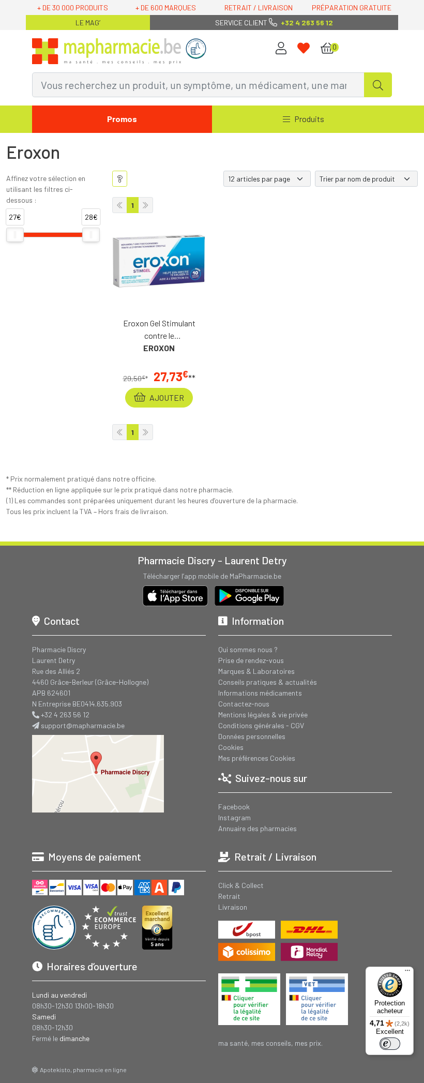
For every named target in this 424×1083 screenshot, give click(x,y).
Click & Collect (241, 885)
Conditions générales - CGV (261, 725)
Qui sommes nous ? (248, 649)
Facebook (234, 806)
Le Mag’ (87, 22)
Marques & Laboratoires (256, 671)
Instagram (234, 817)
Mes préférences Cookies (256, 758)
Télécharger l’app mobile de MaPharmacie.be (212, 575)
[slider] (15, 235)
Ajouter (166, 397)
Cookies (231, 747)
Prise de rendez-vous (251, 660)
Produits (309, 119)
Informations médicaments (260, 692)
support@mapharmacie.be (83, 725)
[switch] (390, 1043)
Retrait (229, 896)
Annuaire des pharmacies (257, 828)
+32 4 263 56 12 (65, 714)
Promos (122, 119)
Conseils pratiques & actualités (267, 682)
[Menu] (407, 973)
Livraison (232, 906)
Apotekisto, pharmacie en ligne (83, 1069)
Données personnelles (251, 736)
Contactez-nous (243, 703)
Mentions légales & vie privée (263, 714)
